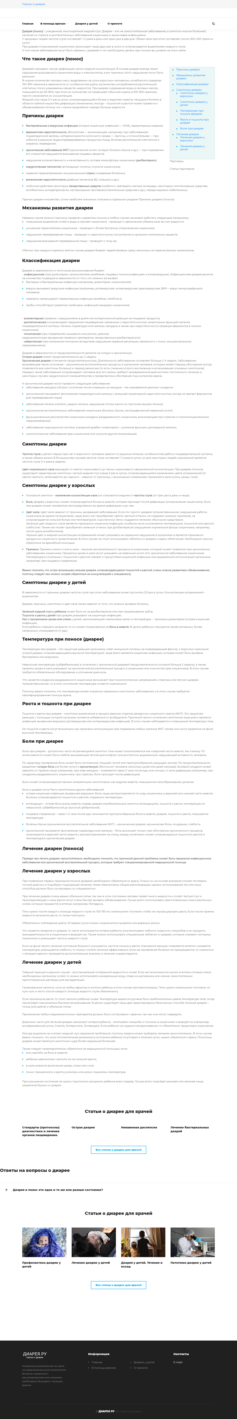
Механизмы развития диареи (190, 77)
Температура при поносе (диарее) (192, 112)
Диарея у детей (86, 23)
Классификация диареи (192, 84)
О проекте (115, 23)
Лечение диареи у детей (192, 148)
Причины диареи (188, 69)
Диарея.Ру (106, 1411)
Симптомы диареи (189, 89)
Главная (27, 23)
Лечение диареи (187, 134)
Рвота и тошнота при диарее (194, 121)
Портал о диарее (33, 4)
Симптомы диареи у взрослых (194, 94)
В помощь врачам (52, 23)
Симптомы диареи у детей (194, 103)
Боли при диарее (192, 128)
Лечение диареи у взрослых (192, 139)
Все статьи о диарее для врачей (119, 1149)
